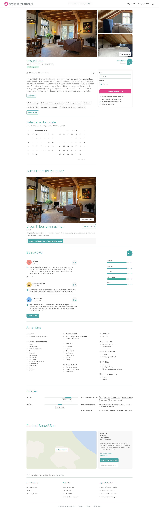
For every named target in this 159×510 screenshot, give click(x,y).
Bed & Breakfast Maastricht (108, 493)
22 (32, 150)
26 (49, 150)
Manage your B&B (68, 487)
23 (36, 150)
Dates (76, 4)
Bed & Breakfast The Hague (108, 497)
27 (53, 150)
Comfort (109, 261)
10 (40, 142)
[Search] (89, 4)
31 (80, 154)
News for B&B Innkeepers (71, 497)
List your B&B (67, 490)
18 (44, 146)
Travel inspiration (31, 493)
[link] (19, 4)
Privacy (81, 506)
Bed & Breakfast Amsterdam (108, 487)
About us (29, 490)
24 (40, 150)
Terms (88, 506)
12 (49, 142)
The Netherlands (47, 64)
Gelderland (36, 64)
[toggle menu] (152, 4)
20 (53, 146)
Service (109, 282)
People (101, 80)
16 (36, 146)
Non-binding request (32, 67)
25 (44, 150)
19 (49, 146)
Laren (71, 4)
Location (109, 271)
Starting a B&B (67, 493)
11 (44, 142)
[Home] (27, 475)
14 (28, 146)
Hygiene (109, 266)
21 (28, 150)
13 (53, 142)
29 (32, 154)
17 (40, 146)
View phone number (106, 453)
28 (28, 154)
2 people (83, 4)
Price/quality (111, 277)
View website (104, 455)
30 (36, 154)
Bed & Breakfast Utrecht (107, 490)
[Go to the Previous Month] (28, 130)
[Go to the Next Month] (84, 130)
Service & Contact (31, 487)
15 (32, 146)
